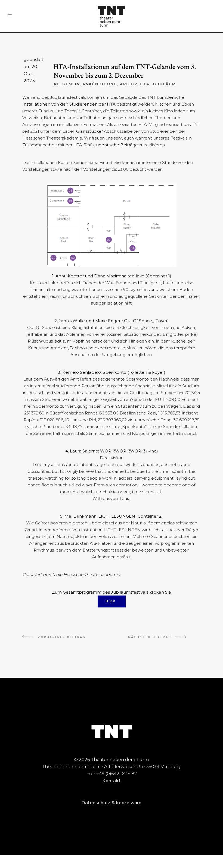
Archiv (128, 84)
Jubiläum (164, 84)
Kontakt (111, 780)
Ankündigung (99, 84)
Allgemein (67, 84)
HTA (145, 84)
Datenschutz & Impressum (111, 802)
